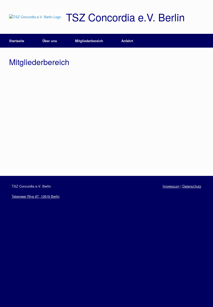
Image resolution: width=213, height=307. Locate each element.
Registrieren (137, 140)
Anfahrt (127, 40)
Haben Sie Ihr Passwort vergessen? (106, 156)
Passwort (56, 101)
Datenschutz (191, 186)
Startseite (16, 40)
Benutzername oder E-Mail (72, 79)
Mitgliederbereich (89, 40)
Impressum (171, 186)
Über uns (49, 40)
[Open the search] (205, 41)
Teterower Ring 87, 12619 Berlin (35, 196)
